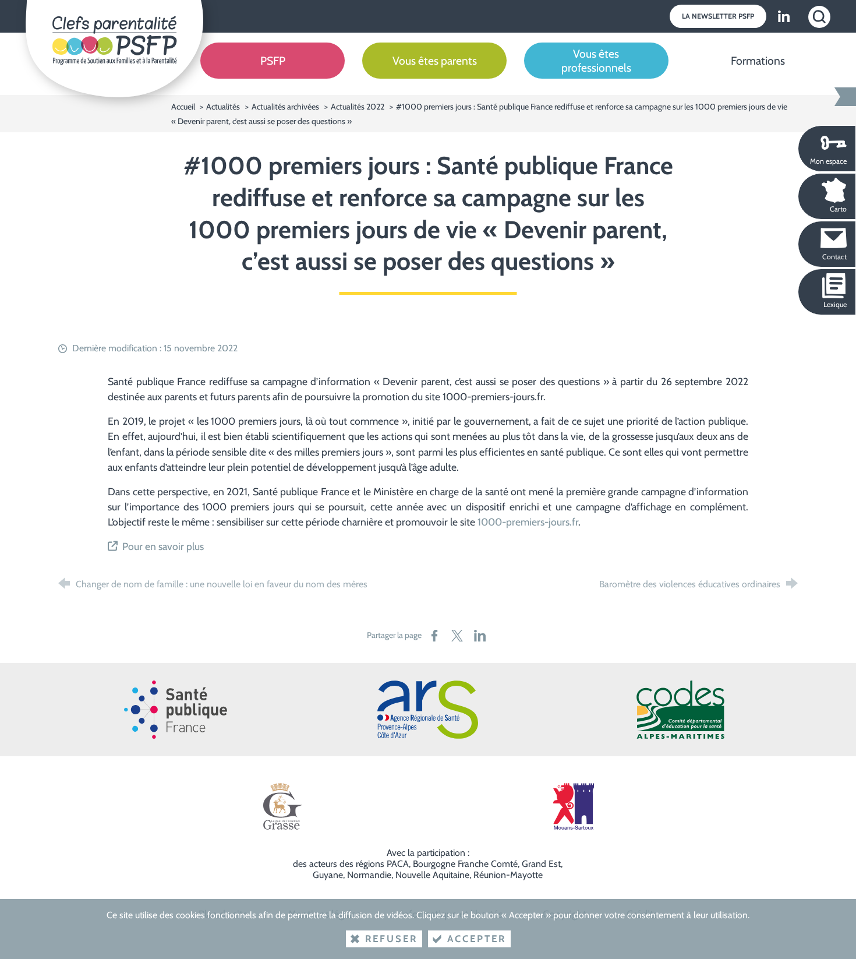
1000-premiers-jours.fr (527, 522)
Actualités (223, 106)
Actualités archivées (285, 106)
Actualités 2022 (357, 106)
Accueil (184, 106)
